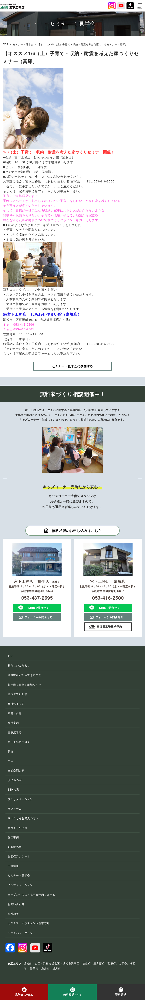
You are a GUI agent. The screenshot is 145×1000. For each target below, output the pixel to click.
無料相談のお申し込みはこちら (77, 530)
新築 (10, 751)
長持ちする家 (16, 703)
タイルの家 (15, 780)
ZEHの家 (13, 789)
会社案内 (13, 723)
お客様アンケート (19, 856)
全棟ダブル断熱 (17, 694)
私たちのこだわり (19, 665)
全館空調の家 (16, 770)
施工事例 (13, 837)
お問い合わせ (16, 904)
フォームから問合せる (38, 617)
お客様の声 (15, 847)
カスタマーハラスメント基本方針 (29, 923)
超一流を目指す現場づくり (24, 684)
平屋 (10, 761)
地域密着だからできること (24, 675)
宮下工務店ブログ (19, 742)
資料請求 (120, 994)
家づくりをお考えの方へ (23, 818)
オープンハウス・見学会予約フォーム (31, 894)
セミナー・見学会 (19, 875)
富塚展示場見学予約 (109, 626)
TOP (10, 656)
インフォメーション (20, 885)
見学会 (24, 994)
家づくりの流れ (17, 828)
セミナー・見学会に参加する (72, 366)
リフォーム (15, 808)
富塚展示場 (15, 732)
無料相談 (13, 913)
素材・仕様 (15, 713)
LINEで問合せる (38, 607)
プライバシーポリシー (22, 933)
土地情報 (13, 866)
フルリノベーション (20, 799)
